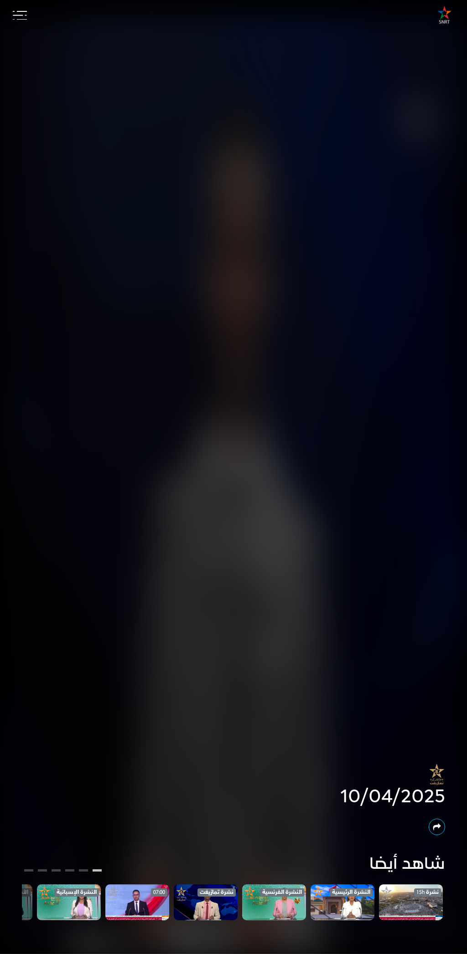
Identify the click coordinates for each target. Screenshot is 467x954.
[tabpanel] (411, 902)
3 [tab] (70, 871)
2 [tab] (83, 871)
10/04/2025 (392, 796)
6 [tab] (28, 871)
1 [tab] (97, 871)
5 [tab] (43, 871)
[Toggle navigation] (20, 15)
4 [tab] (56, 871)
